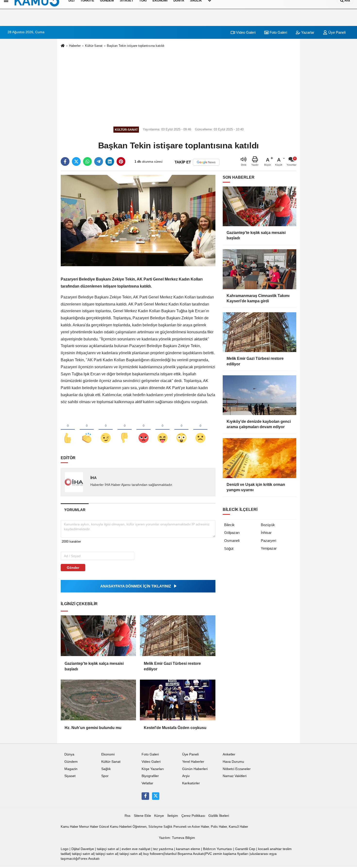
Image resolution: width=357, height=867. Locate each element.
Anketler (229, 754)
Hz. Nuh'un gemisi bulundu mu (93, 728)
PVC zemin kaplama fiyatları (226, 854)
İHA (93, 478)
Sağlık (106, 769)
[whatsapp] (87, 161)
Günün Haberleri (195, 769)
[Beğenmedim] (125, 430)
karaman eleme (188, 849)
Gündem (71, 761)
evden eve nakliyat (136, 849)
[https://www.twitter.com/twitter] (155, 796)
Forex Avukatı (89, 858)
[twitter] (76, 161)
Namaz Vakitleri (234, 776)
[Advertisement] (178, 86)
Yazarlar (307, 32)
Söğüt (228, 548)
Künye (159, 816)
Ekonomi (108, 754)
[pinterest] (121, 161)
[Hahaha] (162, 430)
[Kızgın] (143, 430)
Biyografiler (150, 776)
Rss (127, 816)
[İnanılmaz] (181, 430)
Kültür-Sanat (93, 46)
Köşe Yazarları (153, 769)
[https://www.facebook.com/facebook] (145, 796)
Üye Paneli (336, 32)
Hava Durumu (233, 761)
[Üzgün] (200, 430)
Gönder (73, 568)
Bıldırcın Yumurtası (217, 849)
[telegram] (98, 161)
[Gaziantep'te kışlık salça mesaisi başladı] (98, 635)
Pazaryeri (268, 540)
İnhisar (266, 532)
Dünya (69, 754)
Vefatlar (147, 783)
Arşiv (186, 776)
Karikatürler (191, 783)
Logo (64, 849)
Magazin (70, 769)
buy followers (153, 854)
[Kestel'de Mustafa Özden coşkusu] (177, 700)
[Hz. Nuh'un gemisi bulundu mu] (98, 700)
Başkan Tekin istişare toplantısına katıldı (135, 46)
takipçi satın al (108, 849)
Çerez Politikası (193, 816)
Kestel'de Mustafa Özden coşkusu (175, 728)
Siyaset (70, 776)
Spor (105, 776)
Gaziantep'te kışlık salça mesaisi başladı (94, 666)
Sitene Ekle (142, 816)
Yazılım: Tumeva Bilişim (177, 838)
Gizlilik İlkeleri (218, 816)
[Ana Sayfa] (63, 46)
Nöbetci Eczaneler (237, 769)
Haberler (75, 46)
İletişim (172, 816)
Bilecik (229, 525)
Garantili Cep (245, 849)
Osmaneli (231, 540)
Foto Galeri (278, 32)
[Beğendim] (68, 430)
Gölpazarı (232, 532)
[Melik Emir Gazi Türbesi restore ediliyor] (177, 635)
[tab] (75, 509)
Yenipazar (269, 548)
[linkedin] (109, 161)
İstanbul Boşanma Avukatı (184, 854)
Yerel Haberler (193, 761)
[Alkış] (87, 430)
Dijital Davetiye (82, 849)
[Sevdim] (106, 430)
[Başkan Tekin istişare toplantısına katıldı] (138, 220)
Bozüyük (268, 525)
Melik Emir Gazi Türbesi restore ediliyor (172, 666)
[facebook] (65, 161)
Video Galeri (245, 32)
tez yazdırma (163, 849)
